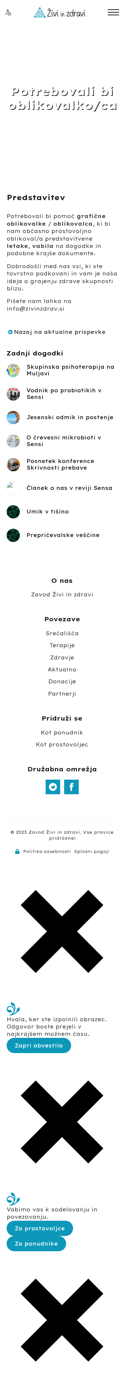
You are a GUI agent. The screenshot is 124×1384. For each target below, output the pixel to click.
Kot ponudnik (62, 732)
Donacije (62, 681)
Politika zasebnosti (47, 851)
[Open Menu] (113, 12)
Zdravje (62, 657)
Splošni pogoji (91, 851)
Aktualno (62, 669)
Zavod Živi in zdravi (62, 594)
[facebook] (71, 787)
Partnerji (62, 693)
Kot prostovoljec (62, 744)
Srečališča (62, 633)
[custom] (53, 787)
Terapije (62, 645)
